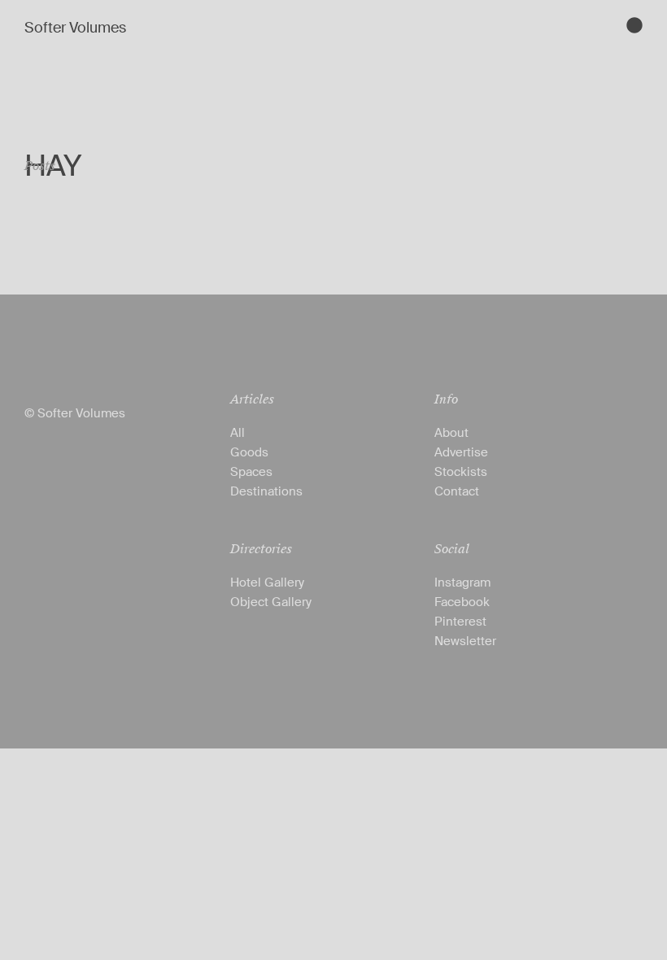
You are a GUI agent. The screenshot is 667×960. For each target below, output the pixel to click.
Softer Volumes (75, 27)
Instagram (462, 582)
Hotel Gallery (267, 582)
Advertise (461, 452)
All (237, 433)
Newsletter (465, 641)
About (451, 433)
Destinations (266, 491)
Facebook (462, 602)
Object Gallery (271, 602)
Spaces (251, 472)
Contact (456, 491)
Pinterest (460, 621)
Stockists (460, 472)
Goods (249, 452)
